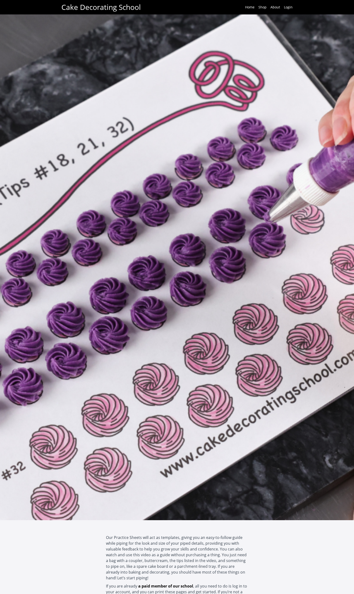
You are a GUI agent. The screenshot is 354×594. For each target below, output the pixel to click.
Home (250, 7)
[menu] (267, 7)
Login (288, 7)
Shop (262, 7)
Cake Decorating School (101, 7)
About (275, 7)
